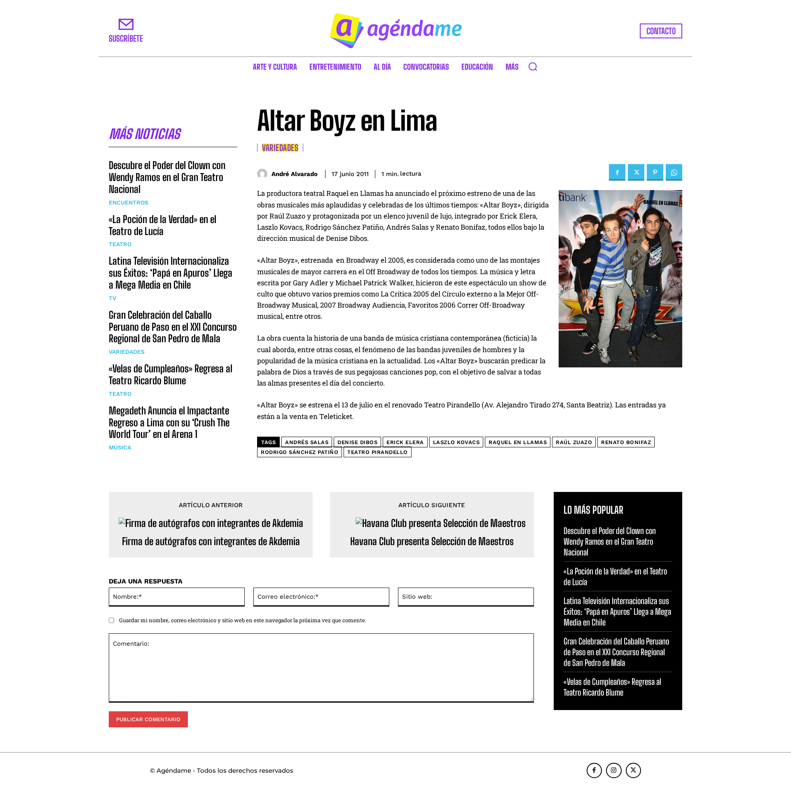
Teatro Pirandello (377, 452)
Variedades (127, 352)
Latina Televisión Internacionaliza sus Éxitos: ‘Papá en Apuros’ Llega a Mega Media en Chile (170, 273)
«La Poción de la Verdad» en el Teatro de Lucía (162, 225)
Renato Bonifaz (626, 442)
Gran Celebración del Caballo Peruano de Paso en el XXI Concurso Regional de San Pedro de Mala (173, 327)
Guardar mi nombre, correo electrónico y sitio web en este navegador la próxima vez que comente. (242, 620)
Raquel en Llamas (518, 442)
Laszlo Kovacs (456, 442)
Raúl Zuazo (574, 442)
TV (112, 298)
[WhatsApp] (674, 172)
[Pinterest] (655, 172)
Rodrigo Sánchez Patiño (299, 452)
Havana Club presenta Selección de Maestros (432, 541)
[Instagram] (614, 771)
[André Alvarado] (264, 174)
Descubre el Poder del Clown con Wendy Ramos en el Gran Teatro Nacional (167, 177)
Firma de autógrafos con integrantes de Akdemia (211, 541)
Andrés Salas (306, 442)
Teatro (120, 244)
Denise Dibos (357, 442)
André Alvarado (294, 174)
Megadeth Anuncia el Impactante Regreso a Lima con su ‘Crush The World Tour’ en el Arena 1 (169, 422)
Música (120, 447)
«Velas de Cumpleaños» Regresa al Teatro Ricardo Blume (170, 374)
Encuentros (128, 202)
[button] (533, 66)
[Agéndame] (395, 30)
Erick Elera (405, 442)
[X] (636, 172)
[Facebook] (617, 172)
